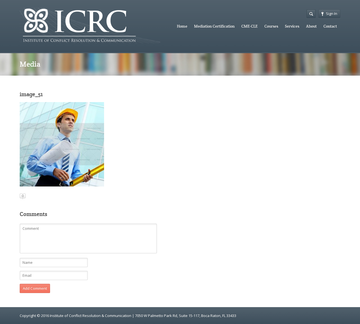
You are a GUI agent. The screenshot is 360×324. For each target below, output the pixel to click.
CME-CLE (249, 26)
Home (182, 26)
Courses (271, 26)
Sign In (331, 13)
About (311, 26)
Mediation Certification (214, 26)
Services (292, 26)
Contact (330, 26)
